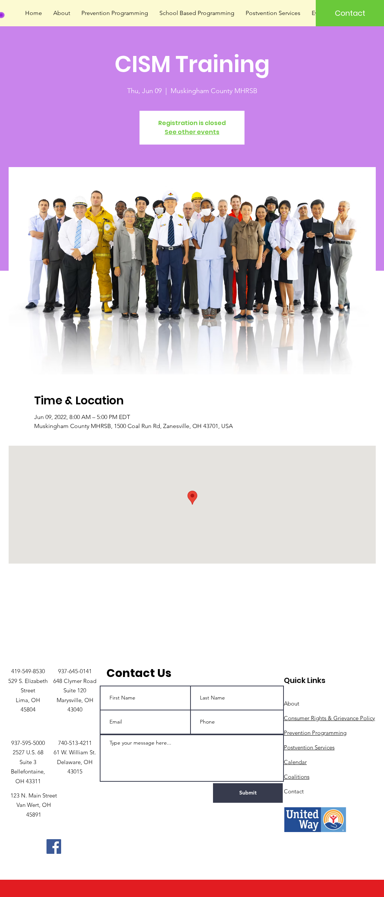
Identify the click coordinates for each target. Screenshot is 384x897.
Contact (294, 791)
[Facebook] (53, 846)
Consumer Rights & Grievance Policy (329, 718)
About (291, 703)
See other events (192, 132)
